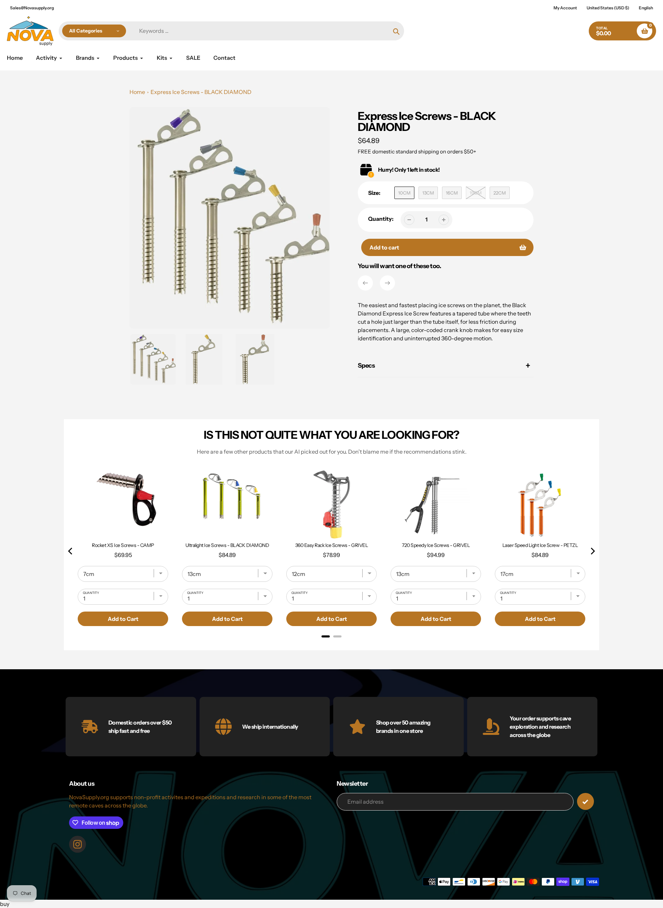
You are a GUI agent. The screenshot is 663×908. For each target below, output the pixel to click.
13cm (428, 193)
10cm (404, 193)
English (646, 7)
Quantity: (381, 218)
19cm (476, 193)
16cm (452, 193)
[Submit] (585, 801)
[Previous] (365, 283)
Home (137, 91)
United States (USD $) (608, 7)
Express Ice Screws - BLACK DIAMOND (201, 91)
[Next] (387, 283)
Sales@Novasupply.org (32, 7)
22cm (499, 193)
